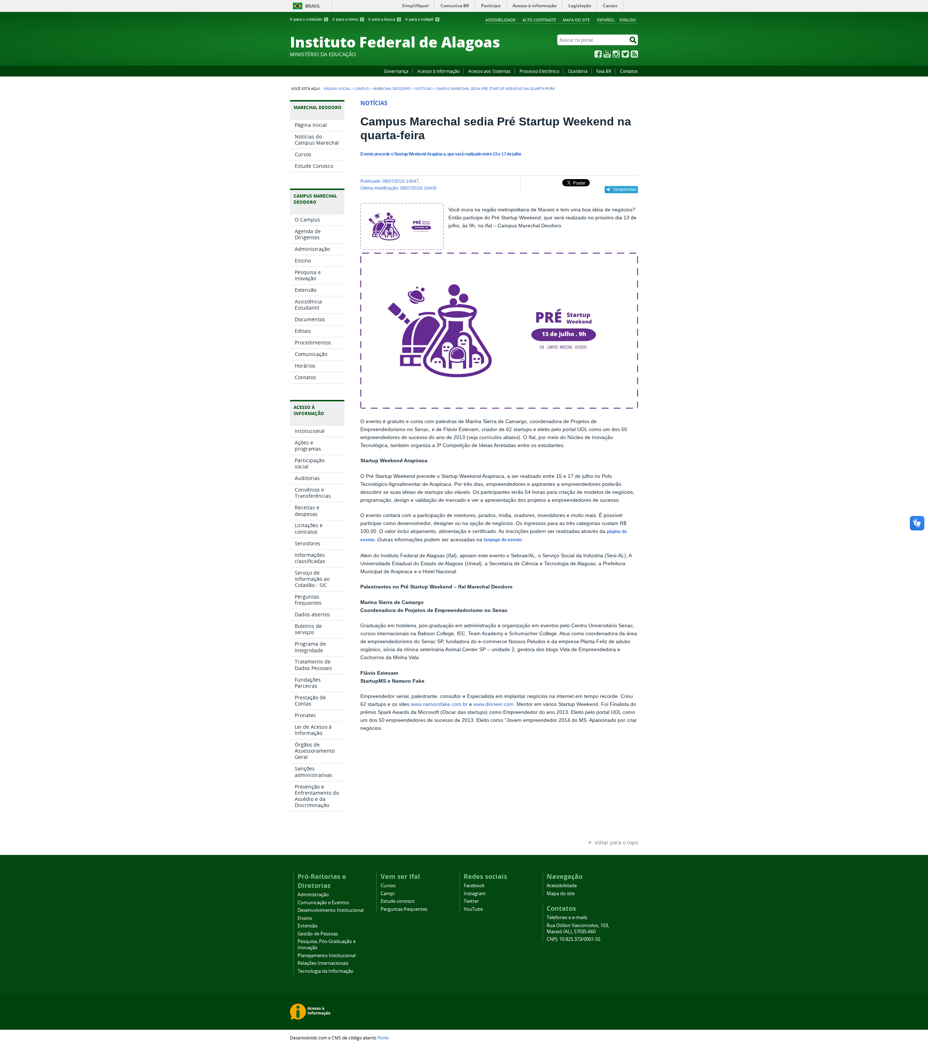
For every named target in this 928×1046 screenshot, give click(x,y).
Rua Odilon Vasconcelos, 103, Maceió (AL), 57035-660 (578, 928)
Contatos (629, 71)
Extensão (308, 926)
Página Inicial (337, 88)
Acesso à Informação (438, 71)
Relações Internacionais (323, 963)
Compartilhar (624, 189)
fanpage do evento (503, 539)
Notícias (423, 88)
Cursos (388, 885)
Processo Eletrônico (539, 71)
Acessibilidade (500, 19)
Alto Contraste (539, 19)
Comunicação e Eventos (323, 903)
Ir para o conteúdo (308, 19)
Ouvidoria (578, 71)
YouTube (607, 54)
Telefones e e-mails (567, 917)
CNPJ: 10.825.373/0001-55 (573, 939)
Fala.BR (603, 71)
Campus (362, 88)
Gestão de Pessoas (318, 934)
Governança (396, 71)
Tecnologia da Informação (325, 971)
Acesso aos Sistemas (489, 71)
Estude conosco (398, 901)
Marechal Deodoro (392, 88)
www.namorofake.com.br (439, 704)
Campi (387, 893)
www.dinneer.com (493, 704)
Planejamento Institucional (327, 955)
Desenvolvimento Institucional (331, 910)
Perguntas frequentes (404, 909)
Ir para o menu (347, 19)
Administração (313, 895)
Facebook (598, 54)
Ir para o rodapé (421, 19)
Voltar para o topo (616, 842)
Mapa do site (576, 19)
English (628, 19)
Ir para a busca (384, 19)
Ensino (305, 918)
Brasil (312, 6)
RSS (634, 54)
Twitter (625, 54)
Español (606, 19)
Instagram (616, 54)
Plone (383, 1038)
